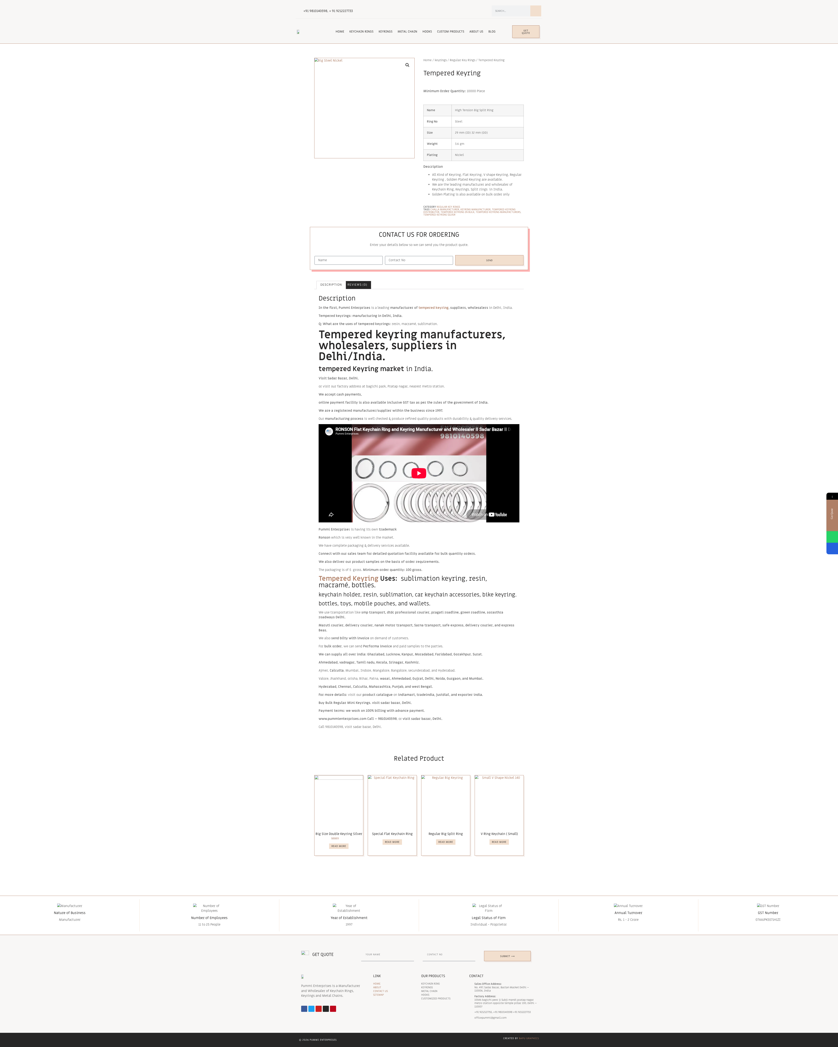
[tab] (331, 285)
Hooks (427, 31)
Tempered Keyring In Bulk (457, 212)
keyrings (441, 60)
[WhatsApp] (832, 537)
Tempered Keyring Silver (439, 214)
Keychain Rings (361, 31)
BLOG (492, 31)
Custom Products (450, 31)
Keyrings (385, 31)
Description (331, 285)
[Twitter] (311, 1009)
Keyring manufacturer (475, 209)
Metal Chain (407, 31)
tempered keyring (433, 308)
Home (340, 31)
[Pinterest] (333, 1009)
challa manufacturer (444, 209)
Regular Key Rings (462, 60)
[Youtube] (319, 1009)
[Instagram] (326, 1009)
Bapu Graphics (529, 1038)
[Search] (535, 10)
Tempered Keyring (348, 578)
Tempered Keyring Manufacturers (498, 212)
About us (476, 31)
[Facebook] (304, 1009)
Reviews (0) (357, 285)
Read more (338, 846)
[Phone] (832, 548)
